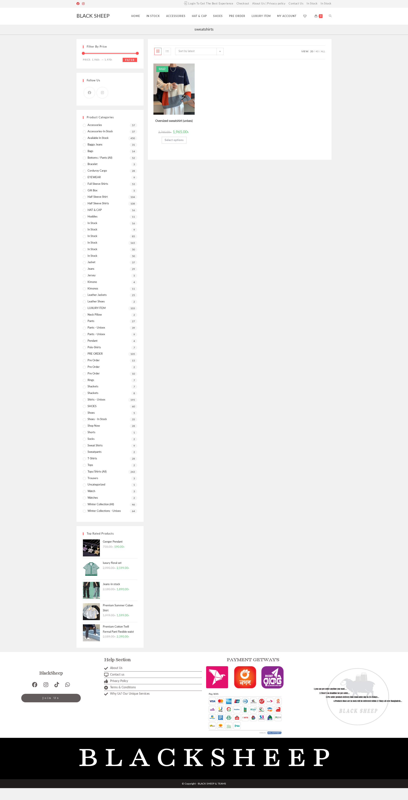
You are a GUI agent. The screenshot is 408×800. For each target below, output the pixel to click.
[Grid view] (158, 51)
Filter (130, 60)
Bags (90, 151)
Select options (174, 140)
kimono (92, 282)
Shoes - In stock (97, 419)
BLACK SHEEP (92, 16)
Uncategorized (96, 484)
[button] (181, 68)
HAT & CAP (95, 210)
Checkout (243, 3)
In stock (92, 242)
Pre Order (94, 367)
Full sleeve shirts (98, 184)
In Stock (312, 3)
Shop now (94, 426)
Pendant (93, 341)
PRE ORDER (95, 354)
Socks (91, 439)
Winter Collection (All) (101, 504)
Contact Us (296, 3)
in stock (92, 236)
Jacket (91, 262)
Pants (91, 321)
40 (317, 51)
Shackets (93, 393)
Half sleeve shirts (98, 203)
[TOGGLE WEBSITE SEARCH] (330, 16)
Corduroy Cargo (97, 170)
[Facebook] (78, 4)
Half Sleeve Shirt (98, 197)
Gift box (92, 190)
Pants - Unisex (96, 327)
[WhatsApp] (67, 684)
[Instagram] (83, 4)
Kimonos (93, 288)
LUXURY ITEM (97, 308)
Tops (90, 465)
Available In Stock (98, 138)
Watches (93, 498)
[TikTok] (56, 684)
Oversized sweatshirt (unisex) (174, 121)
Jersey (92, 275)
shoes (91, 413)
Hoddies (93, 216)
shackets (93, 386)
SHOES (92, 406)
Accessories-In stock (100, 131)
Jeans (91, 269)
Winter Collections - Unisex (104, 511)
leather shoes (96, 301)
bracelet (93, 164)
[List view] (167, 51)
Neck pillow (95, 314)
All (323, 51)
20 (311, 51)
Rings (91, 380)
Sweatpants (95, 452)
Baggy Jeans (95, 144)
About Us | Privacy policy (268, 3)
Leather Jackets (97, 295)
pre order (94, 360)
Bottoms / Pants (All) (100, 158)
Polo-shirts (94, 347)
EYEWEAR (94, 177)
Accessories (95, 125)
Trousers (93, 478)
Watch (91, 491)
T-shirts (92, 458)
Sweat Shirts (95, 445)
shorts (91, 432)
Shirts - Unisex (96, 399)
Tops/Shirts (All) (97, 471)
